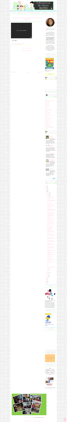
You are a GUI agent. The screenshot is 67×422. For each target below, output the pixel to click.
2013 (46, 279)
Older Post (40, 72)
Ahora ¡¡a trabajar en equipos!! (50, 229)
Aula (25, 12)
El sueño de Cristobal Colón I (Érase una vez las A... (51, 232)
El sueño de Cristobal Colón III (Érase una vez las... (51, 238)
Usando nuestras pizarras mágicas (51, 255)
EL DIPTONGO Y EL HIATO (50, 257)
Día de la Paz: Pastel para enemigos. (52, 146)
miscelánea (47, 124)
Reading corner (48, 112)
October (47, 195)
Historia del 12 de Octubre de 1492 (51, 250)
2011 (46, 281)
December (47, 192)
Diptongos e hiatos (52, 169)
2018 (46, 187)
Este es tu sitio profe (50, 222)
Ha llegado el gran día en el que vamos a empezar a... (51, 210)
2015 (46, 191)
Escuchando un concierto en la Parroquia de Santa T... (51, 200)
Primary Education (49, 110)
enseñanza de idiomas (49, 121)
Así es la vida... (49, 217)
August (47, 273)
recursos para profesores (50, 127)
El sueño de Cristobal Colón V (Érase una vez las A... (51, 244)
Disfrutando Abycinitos (50, 204)
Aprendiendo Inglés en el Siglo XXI (51, 219)
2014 (46, 278)
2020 (46, 185)
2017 (46, 188)
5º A (46, 99)
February (47, 275)
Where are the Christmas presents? (51, 267)
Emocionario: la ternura (50, 153)
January (47, 276)
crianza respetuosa (49, 118)
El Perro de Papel (36, 421)
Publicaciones (45, 12)
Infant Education (48, 108)
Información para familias (34, 12)
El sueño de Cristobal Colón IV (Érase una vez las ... (51, 241)
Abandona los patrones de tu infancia (51, 206)
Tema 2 (48, 270)
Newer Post (13, 72)
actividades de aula (49, 115)
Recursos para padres (50, 220)
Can (47, 265)
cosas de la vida (48, 117)
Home (14, 12)
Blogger (50, 388)
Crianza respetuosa (50, 227)
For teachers (48, 105)
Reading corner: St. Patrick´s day (52, 160)
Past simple (49, 262)
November (47, 194)
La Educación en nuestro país (51, 224)
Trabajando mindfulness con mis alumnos (50, 215)
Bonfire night (49, 269)
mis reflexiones (48, 123)
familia (47, 122)
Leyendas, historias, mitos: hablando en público (51, 213)
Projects (47, 111)
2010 (46, 282)
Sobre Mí (20, 12)
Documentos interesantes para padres (50, 101)
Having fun (47, 106)
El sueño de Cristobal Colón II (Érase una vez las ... (51, 235)
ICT (46, 107)
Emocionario (48, 102)
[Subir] (64, 419)
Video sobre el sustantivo (51, 261)
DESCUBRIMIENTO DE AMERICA (50, 253)
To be (48, 264)
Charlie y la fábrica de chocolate (51, 137)
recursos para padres (49, 126)
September (48, 272)
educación (47, 119)
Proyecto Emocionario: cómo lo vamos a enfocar (50, 197)
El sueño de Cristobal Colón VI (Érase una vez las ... (51, 247)
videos (21, 44)
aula (18, 44)
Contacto (52, 12)
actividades (16, 44)
